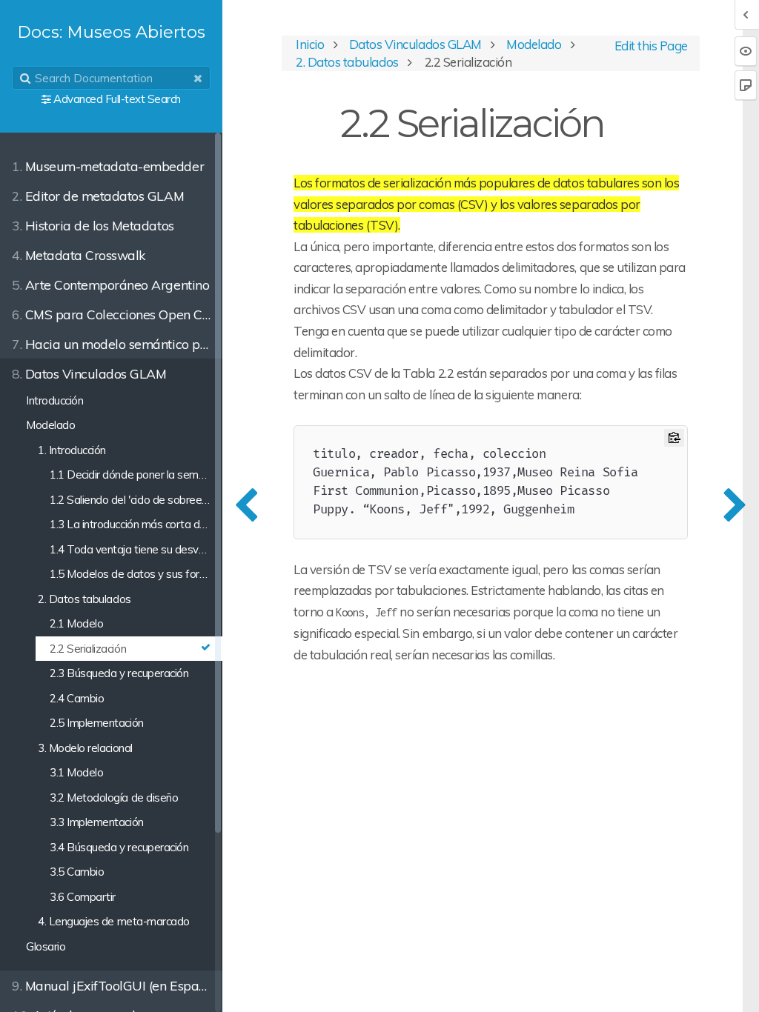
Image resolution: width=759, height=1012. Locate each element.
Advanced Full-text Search (117, 99)
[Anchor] (622, 120)
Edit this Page (649, 45)
